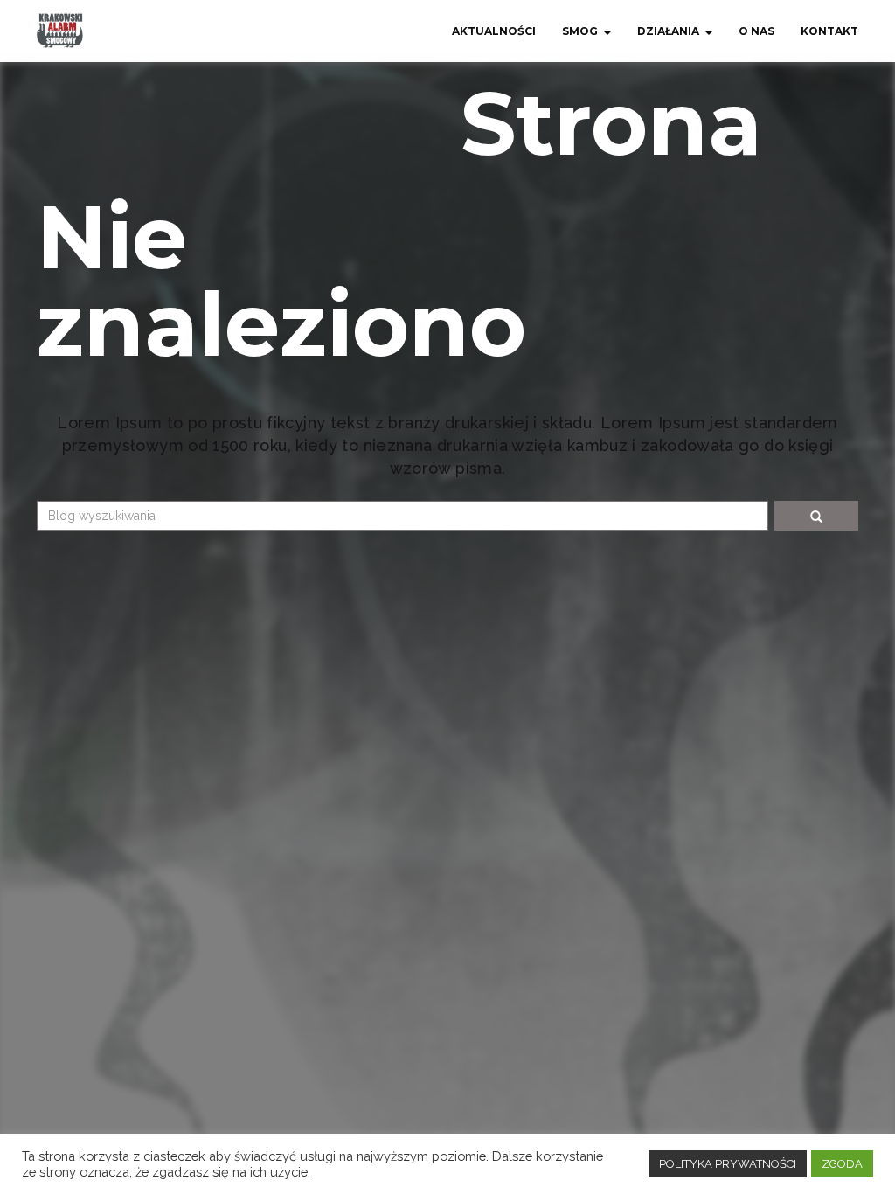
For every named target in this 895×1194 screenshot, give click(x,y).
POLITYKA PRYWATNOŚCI (727, 1163)
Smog (580, 31)
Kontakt (829, 31)
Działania (668, 31)
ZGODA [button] (842, 1163)
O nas (756, 31)
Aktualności (494, 31)
